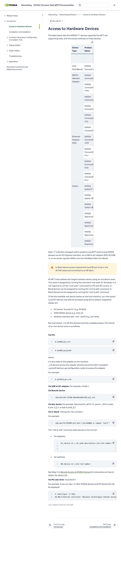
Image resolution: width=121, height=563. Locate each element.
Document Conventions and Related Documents (17, 68)
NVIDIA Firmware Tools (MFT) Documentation (54, 5)
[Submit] (80, 5)
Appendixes (13, 61)
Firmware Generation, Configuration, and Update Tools (23, 38)
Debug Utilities (14, 45)
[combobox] (93, 5)
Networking (26, 5)
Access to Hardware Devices (20, 26)
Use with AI (56, 21)
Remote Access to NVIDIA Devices (75, 472)
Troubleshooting (15, 56)
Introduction (11, 21)
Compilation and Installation (19, 32)
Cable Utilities (14, 51)
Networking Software (68, 15)
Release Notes (12, 16)
